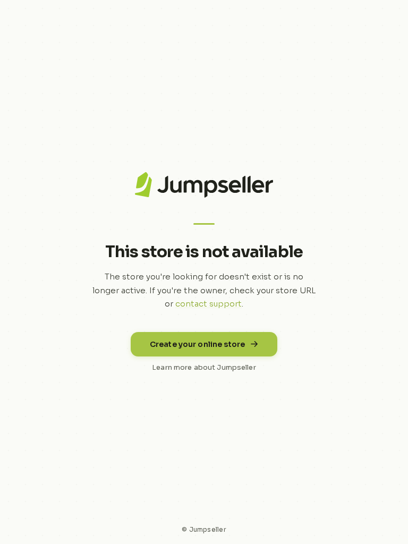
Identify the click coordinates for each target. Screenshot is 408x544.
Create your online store (197, 344)
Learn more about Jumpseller (204, 367)
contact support (208, 304)
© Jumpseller (204, 529)
